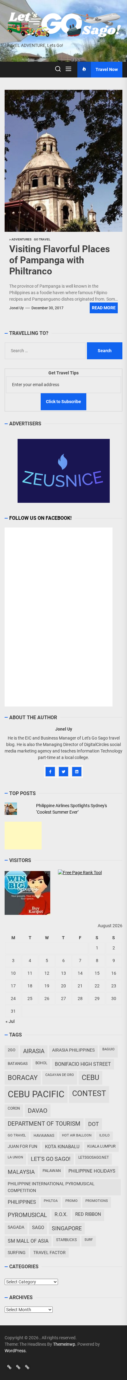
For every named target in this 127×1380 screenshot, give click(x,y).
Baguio (108, 1049)
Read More (104, 307)
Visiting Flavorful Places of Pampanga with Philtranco (59, 260)
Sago (38, 1227)
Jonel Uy (16, 308)
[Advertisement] (23, 835)
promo (71, 1201)
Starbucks (66, 1240)
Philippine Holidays (91, 1171)
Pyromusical (27, 1215)
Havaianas (44, 1135)
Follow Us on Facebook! (40, 518)
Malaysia (21, 1172)
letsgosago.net (93, 1157)
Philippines (22, 1202)
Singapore (67, 1228)
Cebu (90, 1078)
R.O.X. (61, 1214)
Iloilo (104, 1135)
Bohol (41, 1063)
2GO (11, 1050)
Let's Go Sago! (51, 1159)
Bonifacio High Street (83, 1064)
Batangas (18, 1063)
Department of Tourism (44, 1123)
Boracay (23, 1078)
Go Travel (17, 1135)
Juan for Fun (22, 1146)
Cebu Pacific (36, 1094)
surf (88, 1240)
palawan (52, 1170)
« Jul (10, 1021)
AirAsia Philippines (73, 1050)
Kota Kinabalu (62, 1146)
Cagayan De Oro (59, 1075)
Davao (37, 1110)
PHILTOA (51, 1201)
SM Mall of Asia (28, 1241)
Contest (89, 1093)
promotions (96, 1201)
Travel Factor (49, 1252)
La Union (15, 1157)
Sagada (16, 1227)
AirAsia (33, 1051)
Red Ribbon (88, 1214)
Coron (14, 1108)
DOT (93, 1124)
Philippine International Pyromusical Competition (51, 1187)
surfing (17, 1252)
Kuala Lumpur (101, 1146)
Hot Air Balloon (77, 1135)
